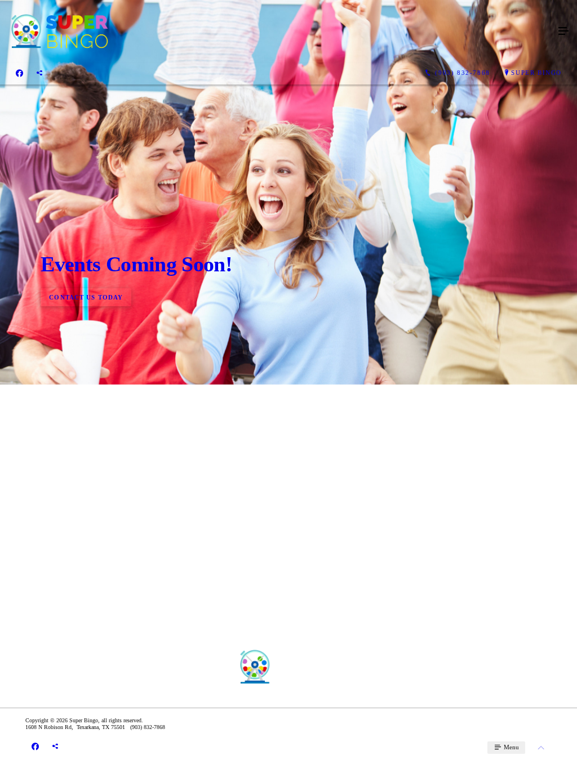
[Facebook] (19, 73)
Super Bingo (536, 72)
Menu (510, 747)
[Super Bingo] (277, 31)
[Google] (39, 73)
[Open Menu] (563, 31)
